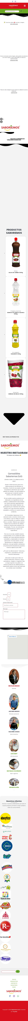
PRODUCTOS (14, 981)
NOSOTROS (14, 985)
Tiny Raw (15, 1011)
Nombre (5, 594)
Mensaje (5, 608)
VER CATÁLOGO (14, 24)
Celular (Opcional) (7, 602)
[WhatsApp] (18, 996)
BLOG (14, 987)
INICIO (14, 979)
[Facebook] (12, 1)
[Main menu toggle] (25, 6)
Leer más (15, 275)
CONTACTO (14, 983)
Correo (5, 599)
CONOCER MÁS (14, 60)
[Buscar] (21, 11)
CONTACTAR (14, 92)
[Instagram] (15, 1)
